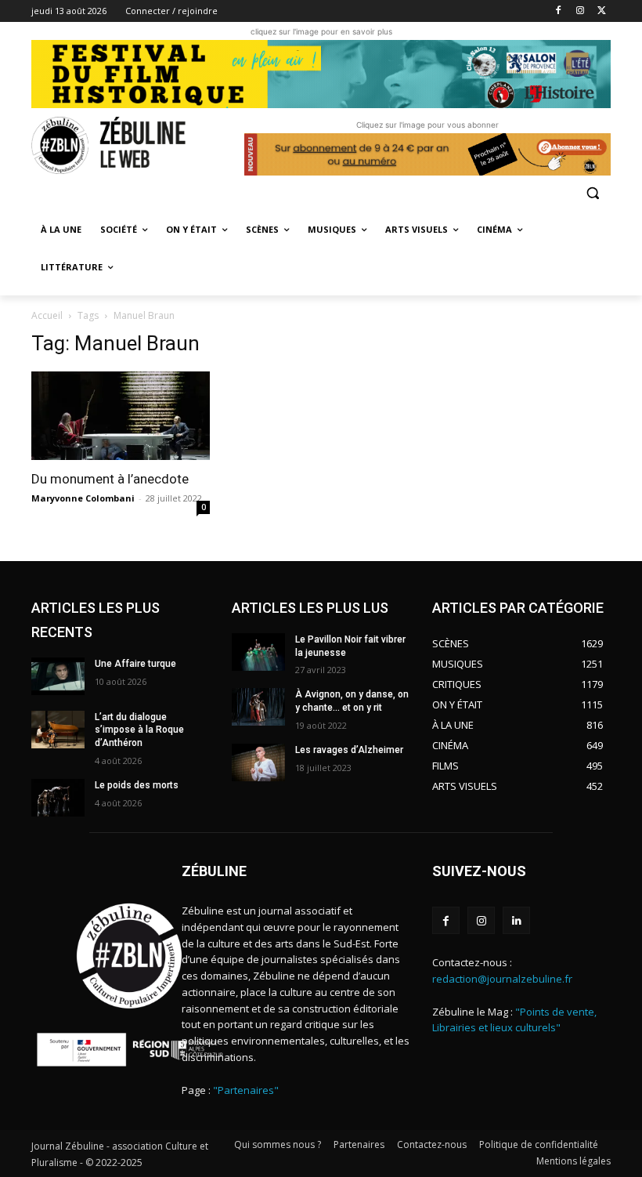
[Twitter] (602, 11)
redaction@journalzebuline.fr (502, 979)
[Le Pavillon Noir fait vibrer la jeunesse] (258, 652)
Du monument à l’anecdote (110, 479)
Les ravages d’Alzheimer (349, 749)
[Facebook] (559, 11)
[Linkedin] (516, 920)
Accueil (47, 315)
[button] (592, 192)
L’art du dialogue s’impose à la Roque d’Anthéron (139, 730)
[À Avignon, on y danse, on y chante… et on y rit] (258, 707)
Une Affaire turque (135, 663)
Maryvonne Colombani (83, 498)
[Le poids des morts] (58, 798)
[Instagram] (580, 11)
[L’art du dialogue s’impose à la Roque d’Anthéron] (58, 729)
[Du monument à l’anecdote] (120, 415)
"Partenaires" (246, 1090)
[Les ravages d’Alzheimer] (258, 762)
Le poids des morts (137, 785)
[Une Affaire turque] (58, 676)
